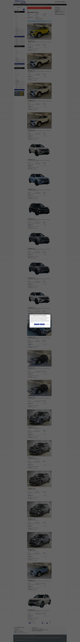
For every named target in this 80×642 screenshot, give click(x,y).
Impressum (39, 326)
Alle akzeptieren (37, 324)
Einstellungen (47, 324)
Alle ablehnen (42, 324)
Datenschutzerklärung (33, 326)
